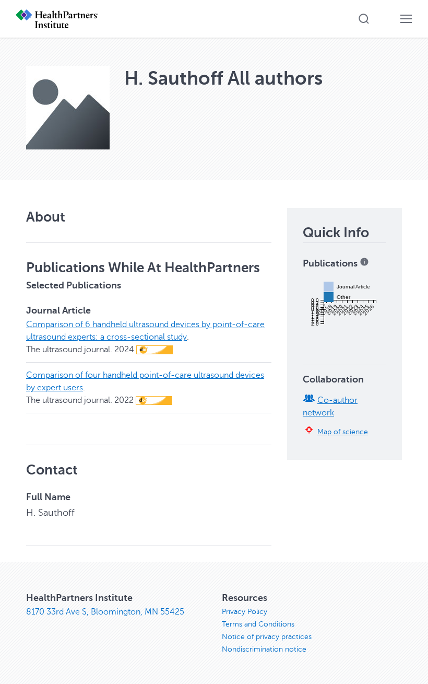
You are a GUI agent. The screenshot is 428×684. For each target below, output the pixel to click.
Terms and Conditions (258, 624)
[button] (364, 19)
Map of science (342, 431)
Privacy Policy (244, 612)
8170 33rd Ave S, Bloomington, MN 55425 (105, 612)
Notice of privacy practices (267, 637)
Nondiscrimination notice (264, 649)
